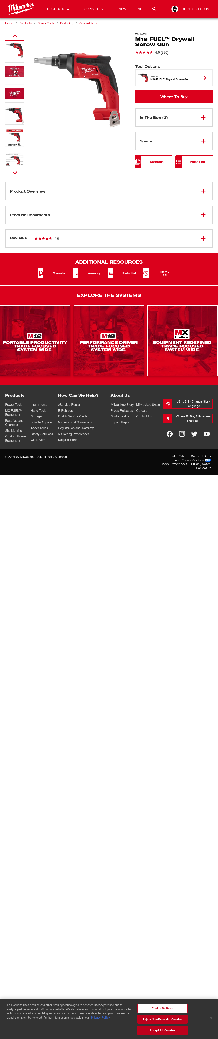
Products (25, 23)
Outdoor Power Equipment (15, 438)
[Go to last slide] (15, 36)
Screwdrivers (88, 23)
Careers (142, 410)
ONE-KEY (38, 439)
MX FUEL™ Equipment (13, 412)
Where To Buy (174, 96)
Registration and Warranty (76, 428)
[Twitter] (194, 433)
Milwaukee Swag (148, 404)
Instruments (39, 404)
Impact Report (121, 422)
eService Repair (69, 404)
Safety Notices (201, 456)
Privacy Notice (201, 464)
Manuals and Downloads (75, 422)
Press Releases (122, 410)
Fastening (66, 23)
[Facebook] (169, 433)
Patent (183, 456)
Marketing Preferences (74, 434)
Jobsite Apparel (41, 422)
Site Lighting (13, 430)
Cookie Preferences (174, 464)
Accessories (39, 428)
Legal (171, 456)
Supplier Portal (68, 439)
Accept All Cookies (162, 1030)
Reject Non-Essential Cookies (162, 1019)
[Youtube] (206, 433)
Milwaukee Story (122, 404)
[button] (14, 49)
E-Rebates (65, 410)
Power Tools (46, 23)
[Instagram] (182, 433)
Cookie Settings (162, 1008)
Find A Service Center (73, 416)
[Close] (211, 1018)
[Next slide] (15, 173)
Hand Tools (38, 410)
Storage (36, 416)
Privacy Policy (100, 1017)
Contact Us (144, 416)
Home (9, 23)
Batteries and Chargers (14, 422)
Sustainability (120, 416)
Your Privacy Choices (189, 460)
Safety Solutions (42, 434)
